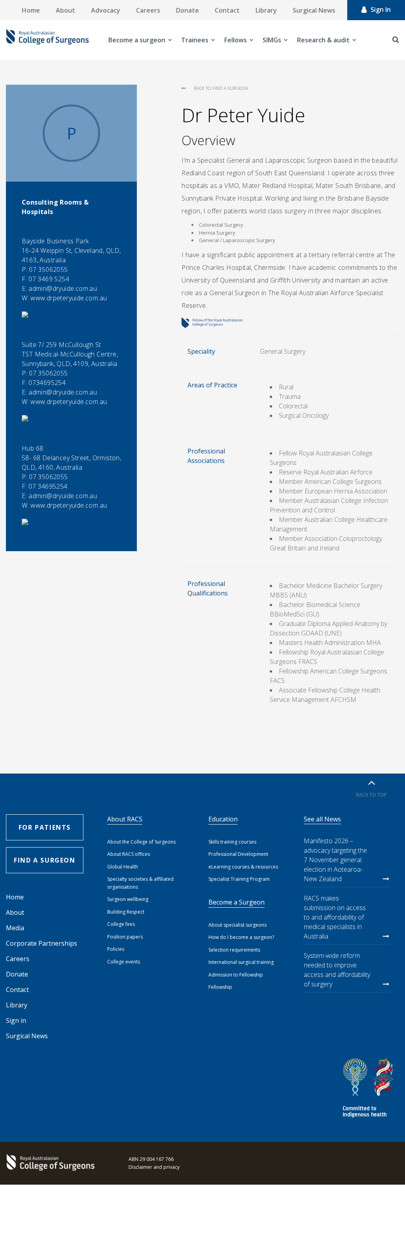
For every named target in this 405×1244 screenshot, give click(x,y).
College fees (121, 924)
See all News (322, 819)
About (65, 10)
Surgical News (314, 10)
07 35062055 (48, 269)
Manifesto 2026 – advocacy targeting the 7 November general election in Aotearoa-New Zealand (335, 859)
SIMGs (272, 40)
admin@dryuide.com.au (62, 288)
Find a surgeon (44, 860)
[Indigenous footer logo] (369, 1089)
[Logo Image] (47, 40)
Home (31, 10)
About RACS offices (128, 854)
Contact (227, 10)
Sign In (381, 9)
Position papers (125, 936)
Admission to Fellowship (235, 974)
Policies (115, 949)
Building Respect (125, 911)
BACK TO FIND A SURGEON (221, 88)
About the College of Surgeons (141, 841)
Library (266, 10)
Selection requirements (234, 949)
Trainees (194, 40)
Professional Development (238, 854)
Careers (148, 10)
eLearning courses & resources (243, 866)
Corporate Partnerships (41, 943)
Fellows (235, 40)
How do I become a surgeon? (241, 937)
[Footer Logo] (49, 1163)
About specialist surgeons (237, 925)
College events (123, 961)
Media (15, 928)
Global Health (122, 866)
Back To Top (371, 794)
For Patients (45, 827)
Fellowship (220, 987)
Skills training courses (232, 841)
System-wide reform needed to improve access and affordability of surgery (337, 969)
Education (223, 819)
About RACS (124, 819)
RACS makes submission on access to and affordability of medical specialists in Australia (335, 917)
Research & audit (323, 40)
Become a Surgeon (236, 902)
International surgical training (241, 962)
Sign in (16, 1020)
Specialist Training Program (239, 879)
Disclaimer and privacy (154, 1167)
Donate (187, 10)
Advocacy (105, 10)
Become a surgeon (136, 40)
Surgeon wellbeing (127, 899)
